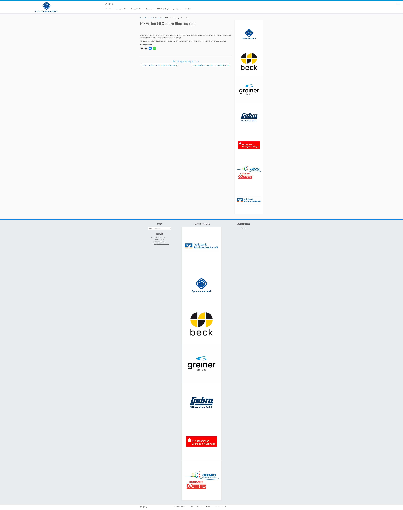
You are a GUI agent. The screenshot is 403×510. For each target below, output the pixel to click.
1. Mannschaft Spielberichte (154, 18)
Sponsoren (176, 9)
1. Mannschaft (121, 9)
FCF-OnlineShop (162, 9)
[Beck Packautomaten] (249, 62)
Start (142, 18)
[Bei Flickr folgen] (110, 4)
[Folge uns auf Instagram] (113, 4)
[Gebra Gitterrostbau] (249, 117)
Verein (187, 9)
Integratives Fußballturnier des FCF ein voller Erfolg (211, 65)
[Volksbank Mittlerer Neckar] (249, 200)
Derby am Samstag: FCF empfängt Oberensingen (159, 65)
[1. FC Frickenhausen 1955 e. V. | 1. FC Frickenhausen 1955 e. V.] (46, 7)
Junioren (149, 9)
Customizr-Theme (224, 507)
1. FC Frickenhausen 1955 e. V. (187, 507)
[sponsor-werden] (249, 34)
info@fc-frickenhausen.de (161, 244)
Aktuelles (108, 9)
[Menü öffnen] (398, 4)
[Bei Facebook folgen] (107, 4)
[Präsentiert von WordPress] (206, 506)
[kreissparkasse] (249, 145)
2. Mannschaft (136, 9)
